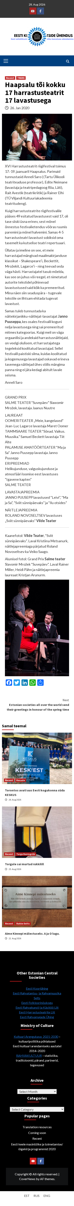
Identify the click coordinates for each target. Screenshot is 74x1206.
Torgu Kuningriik (25, 854)
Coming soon (37, 1133)
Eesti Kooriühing (37, 988)
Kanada (20, 780)
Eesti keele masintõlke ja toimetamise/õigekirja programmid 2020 (37, 1146)
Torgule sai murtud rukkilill (24, 864)
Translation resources (37, 1127)
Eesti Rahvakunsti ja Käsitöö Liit (37, 1007)
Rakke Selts (23, 923)
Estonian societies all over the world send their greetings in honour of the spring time (38, 704)
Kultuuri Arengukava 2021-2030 (36, 1036)
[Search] (67, 61)
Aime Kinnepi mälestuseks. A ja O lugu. (32, 933)
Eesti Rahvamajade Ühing (37, 1017)
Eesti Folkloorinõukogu (37, 1003)
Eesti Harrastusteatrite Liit (37, 1012)
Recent (10, 77)
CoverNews (27, 1179)
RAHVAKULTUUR (29, 1055)
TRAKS (20, 77)
